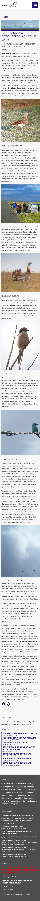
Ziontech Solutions (24, 894)
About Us (5, 779)
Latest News (6, 729)
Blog (4, 17)
